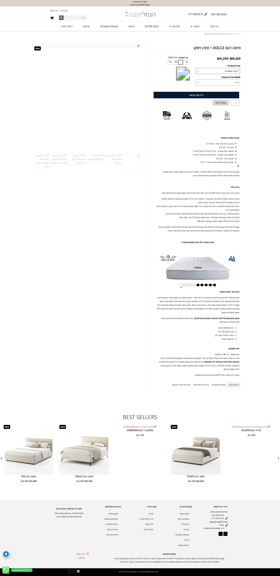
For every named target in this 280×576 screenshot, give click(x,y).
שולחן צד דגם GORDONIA (140, 430)
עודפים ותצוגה (183, 545)
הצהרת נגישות (112, 529)
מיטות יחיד (185, 524)
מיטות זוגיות (184, 513)
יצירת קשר (149, 524)
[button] (195, 26)
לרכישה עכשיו (196, 95)
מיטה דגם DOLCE (84, 476)
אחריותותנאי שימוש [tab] (181, 384)
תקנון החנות (113, 513)
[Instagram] (221, 534)
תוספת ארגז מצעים (231, 77)
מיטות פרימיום (183, 519)
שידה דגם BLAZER (251, 430)
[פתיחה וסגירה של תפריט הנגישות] (5, 554)
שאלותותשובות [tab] (219, 384)
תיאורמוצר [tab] (234, 384)
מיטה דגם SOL (28, 476)
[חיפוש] (61, 17)
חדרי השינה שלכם (146, 519)
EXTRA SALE (229, 34)
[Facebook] (225, 534)
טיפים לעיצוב (148, 529)
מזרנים (186, 529)
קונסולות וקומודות (182, 534)
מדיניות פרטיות (112, 534)
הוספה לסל (220, 102)
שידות (186, 540)
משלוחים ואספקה (111, 519)
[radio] (186, 62)
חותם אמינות (169, 554)
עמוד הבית (237, 34)
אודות (151, 513)
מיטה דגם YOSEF (196, 476)
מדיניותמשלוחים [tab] (201, 384)
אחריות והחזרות (112, 524)
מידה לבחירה (233, 66)
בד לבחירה (183, 57)
